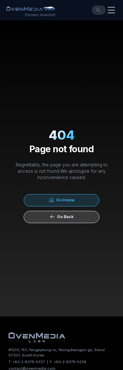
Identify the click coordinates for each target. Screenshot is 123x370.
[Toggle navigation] (111, 10)
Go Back (64, 216)
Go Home (64, 200)
